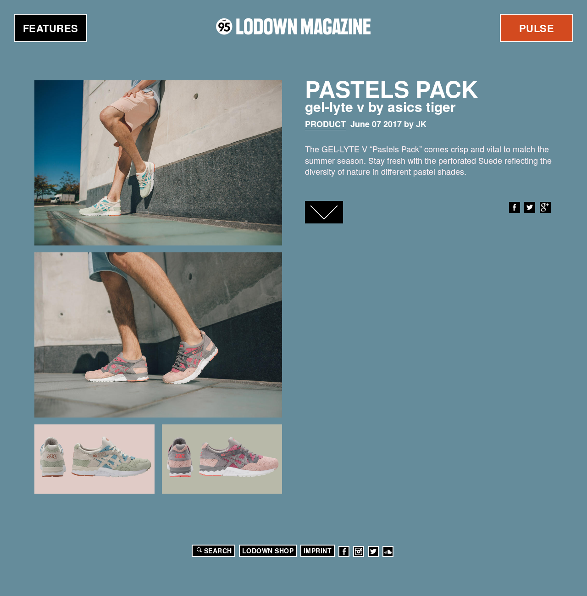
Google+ (545, 207)
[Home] (293, 26)
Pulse (536, 28)
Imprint (318, 550)
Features (50, 28)
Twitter (529, 207)
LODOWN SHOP (268, 550)
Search (218, 550)
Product (325, 124)
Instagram (358, 551)
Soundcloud (387, 551)
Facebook (514, 207)
